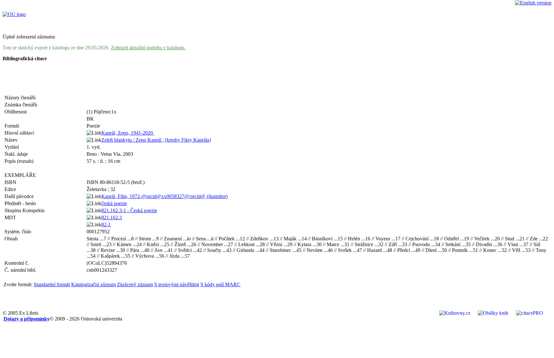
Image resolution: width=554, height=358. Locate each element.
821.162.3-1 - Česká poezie (129, 210)
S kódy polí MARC (220, 284)
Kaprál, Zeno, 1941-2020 (127, 133)
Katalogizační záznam (93, 284)
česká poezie (114, 203)
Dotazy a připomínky (27, 318)
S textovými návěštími (176, 284)
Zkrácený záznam (135, 284)
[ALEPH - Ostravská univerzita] (14, 14)
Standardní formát (52, 284)
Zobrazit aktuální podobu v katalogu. (148, 47)
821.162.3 (111, 217)
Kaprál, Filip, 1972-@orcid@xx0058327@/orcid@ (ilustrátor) (164, 196)
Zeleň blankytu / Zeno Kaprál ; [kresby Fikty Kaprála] (156, 140)
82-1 (106, 224)
